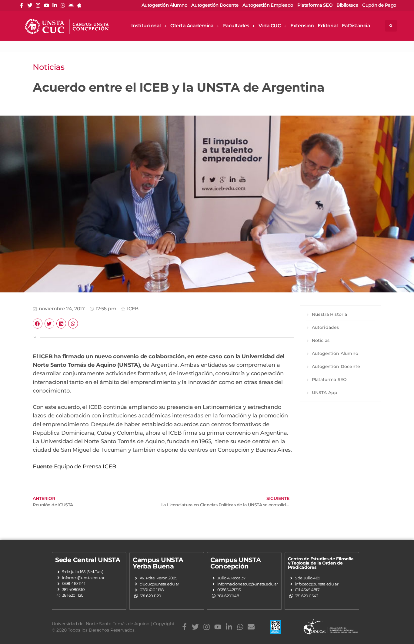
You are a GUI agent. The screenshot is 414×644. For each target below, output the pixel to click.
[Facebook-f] (22, 5)
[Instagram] (38, 5)
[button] (391, 26)
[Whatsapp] (63, 5)
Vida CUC (270, 26)
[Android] (71, 5)
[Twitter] (30, 5)
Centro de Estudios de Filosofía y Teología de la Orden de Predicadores (321, 563)
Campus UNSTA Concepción (235, 563)
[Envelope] (251, 626)
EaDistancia (356, 26)
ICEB (133, 309)
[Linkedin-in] (55, 5)
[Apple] (79, 5)
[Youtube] (46, 5)
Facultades (236, 26)
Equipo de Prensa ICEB (85, 466)
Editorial (328, 26)
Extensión (302, 26)
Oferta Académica (191, 26)
